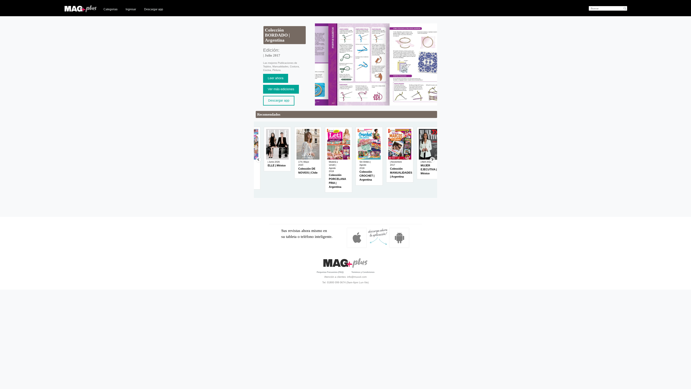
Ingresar (131, 9)
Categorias (110, 9)
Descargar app (153, 9)
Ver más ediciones (281, 89)
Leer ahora (275, 78)
